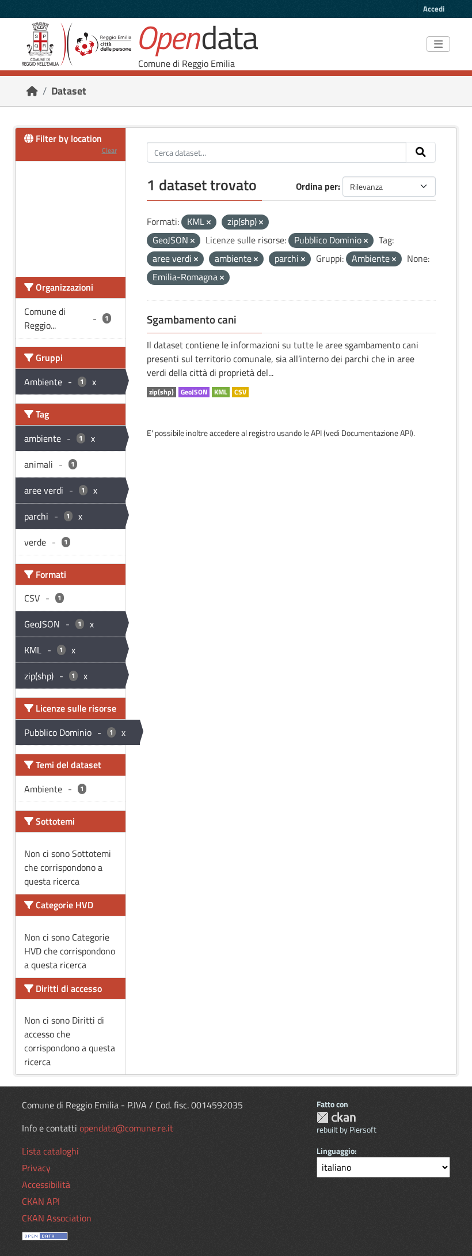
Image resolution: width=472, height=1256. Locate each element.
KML (220, 392)
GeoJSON (194, 392)
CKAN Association (57, 1218)
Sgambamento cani (192, 319)
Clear (109, 150)
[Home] (32, 91)
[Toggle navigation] (438, 44)
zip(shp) (161, 392)
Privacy (36, 1168)
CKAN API (41, 1201)
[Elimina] (209, 222)
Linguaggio (336, 1151)
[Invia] (421, 152)
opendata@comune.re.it (126, 1128)
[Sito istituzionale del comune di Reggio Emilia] (76, 44)
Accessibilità (46, 1184)
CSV (240, 392)
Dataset (68, 91)
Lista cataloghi (50, 1151)
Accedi (433, 8)
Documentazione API (376, 433)
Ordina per (317, 186)
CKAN (336, 1117)
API (316, 433)
